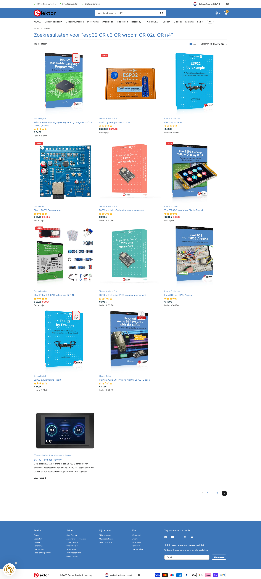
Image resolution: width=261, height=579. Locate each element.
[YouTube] (172, 537)
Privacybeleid (72, 542)
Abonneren (219, 557)
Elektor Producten (53, 21)
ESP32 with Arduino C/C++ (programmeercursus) (122, 295)
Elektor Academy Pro (108, 118)
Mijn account (105, 530)
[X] (185, 537)
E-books (178, 21)
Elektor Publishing (172, 118)
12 (217, 493)
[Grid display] (191, 44)
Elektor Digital (40, 118)
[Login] (217, 13)
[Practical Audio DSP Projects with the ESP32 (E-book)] (130, 341)
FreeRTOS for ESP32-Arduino (178, 295)
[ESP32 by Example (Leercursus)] (130, 83)
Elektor (69, 530)
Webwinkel (136, 535)
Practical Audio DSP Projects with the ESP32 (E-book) (124, 379)
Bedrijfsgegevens (73, 553)
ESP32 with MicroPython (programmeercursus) (121, 210)
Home (36, 28)
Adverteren (71, 549)
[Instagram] (165, 537)
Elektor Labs (39, 206)
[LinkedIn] (192, 537)
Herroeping (39, 549)
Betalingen (136, 542)
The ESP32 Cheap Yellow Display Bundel (183, 210)
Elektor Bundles (171, 206)
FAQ (134, 530)
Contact (37, 535)
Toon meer (210, 21)
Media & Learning (83, 575)
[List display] (194, 44)
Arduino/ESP (153, 21)
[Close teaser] (16, 563)
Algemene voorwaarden (76, 539)
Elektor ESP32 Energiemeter (47, 210)
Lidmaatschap (137, 549)
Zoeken (162, 13)
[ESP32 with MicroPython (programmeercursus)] (130, 171)
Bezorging (38, 546)
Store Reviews (72, 556)
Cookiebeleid (71, 546)
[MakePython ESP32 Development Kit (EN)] (65, 256)
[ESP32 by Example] (195, 83)
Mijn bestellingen (106, 539)
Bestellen (38, 539)
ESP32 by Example (173, 122)
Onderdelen (107, 21)
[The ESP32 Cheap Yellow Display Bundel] (195, 171)
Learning (189, 21)
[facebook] (179, 537)
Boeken (166, 21)
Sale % (200, 21)
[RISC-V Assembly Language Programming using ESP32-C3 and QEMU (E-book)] (65, 83)
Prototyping (92, 21)
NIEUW (37, 21)
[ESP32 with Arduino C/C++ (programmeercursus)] (130, 256)
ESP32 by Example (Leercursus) (114, 122)
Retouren (136, 546)
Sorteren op (206, 43)
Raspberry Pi (137, 21)
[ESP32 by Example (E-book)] (65, 341)
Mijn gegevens (105, 535)
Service (37, 530)
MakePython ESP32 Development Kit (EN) (54, 295)
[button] (9, 569)
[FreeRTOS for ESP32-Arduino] (195, 256)
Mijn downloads (105, 542)
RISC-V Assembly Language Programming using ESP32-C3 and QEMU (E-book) (64, 124)
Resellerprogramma (42, 553)
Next (224, 493)
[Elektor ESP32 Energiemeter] (65, 171)
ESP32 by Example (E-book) (47, 379)
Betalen (37, 542)
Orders (135, 539)
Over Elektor (71, 535)
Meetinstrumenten (75, 21)
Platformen (122, 21)
